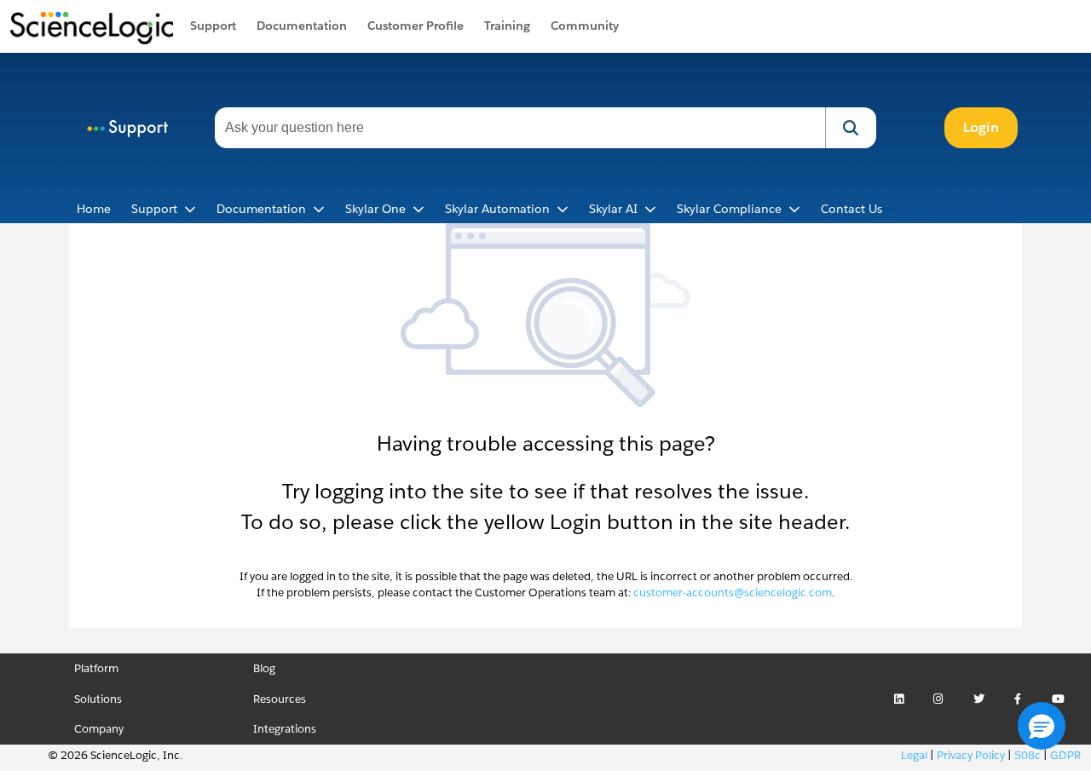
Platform (96, 668)
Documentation (302, 25)
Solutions (98, 699)
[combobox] (520, 127)
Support (213, 25)
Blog (264, 668)
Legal (914, 755)
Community (585, 25)
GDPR (1065, 755)
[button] (850, 127)
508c (1027, 755)
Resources (279, 699)
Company (99, 729)
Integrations (284, 729)
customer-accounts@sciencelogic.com (732, 592)
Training (507, 25)
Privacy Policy (971, 755)
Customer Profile (415, 25)
